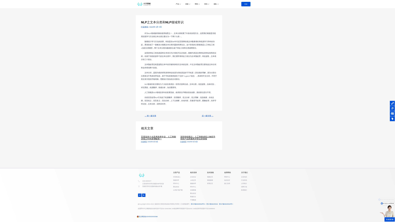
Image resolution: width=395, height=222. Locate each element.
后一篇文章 (207, 116)
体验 (186, 4)
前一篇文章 (150, 116)
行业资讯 (144, 27)
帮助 (196, 4)
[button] (246, 4)
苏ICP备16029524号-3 (198, 204)
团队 (215, 4)
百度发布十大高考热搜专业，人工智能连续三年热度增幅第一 (158, 137)
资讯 (205, 4)
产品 (177, 4)
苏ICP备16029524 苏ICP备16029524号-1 (220, 204)
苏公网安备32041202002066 (148, 216)
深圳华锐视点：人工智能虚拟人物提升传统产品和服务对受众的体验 (197, 137)
